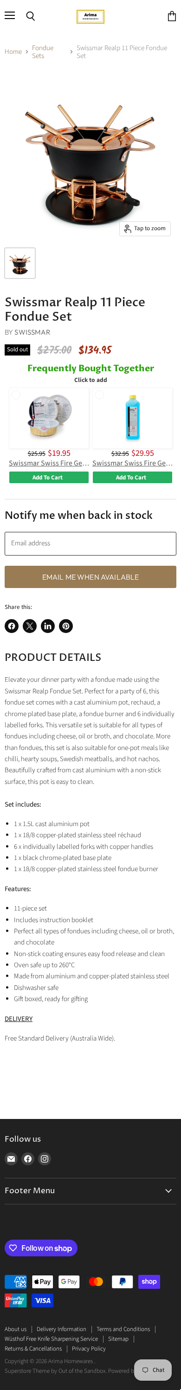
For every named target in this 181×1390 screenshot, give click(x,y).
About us (15, 1329)
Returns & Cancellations (33, 1349)
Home (13, 52)
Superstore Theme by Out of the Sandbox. (56, 1371)
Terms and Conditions (123, 1329)
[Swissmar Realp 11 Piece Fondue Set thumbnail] (20, 263)
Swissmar (32, 332)
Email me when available (90, 577)
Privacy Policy (89, 1349)
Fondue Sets (42, 52)
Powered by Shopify (132, 1371)
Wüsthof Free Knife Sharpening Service (51, 1339)
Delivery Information (61, 1329)
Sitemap (118, 1339)
